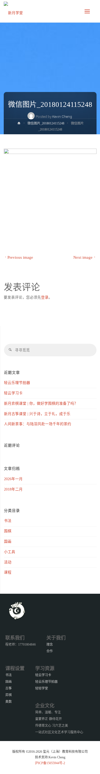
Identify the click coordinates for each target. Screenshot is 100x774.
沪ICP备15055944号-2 (50, 763)
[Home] (18, 124)
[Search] (10, 350)
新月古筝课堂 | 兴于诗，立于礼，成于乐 (37, 414)
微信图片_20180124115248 (45, 123)
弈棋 (8, 695)
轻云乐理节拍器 (17, 383)
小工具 (9, 552)
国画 (7, 541)
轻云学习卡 (13, 393)
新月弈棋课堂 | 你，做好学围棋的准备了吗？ (41, 403)
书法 (7, 521)
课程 (7, 572)
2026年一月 (13, 479)
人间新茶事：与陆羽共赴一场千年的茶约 (37, 424)
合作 (49, 651)
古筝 (8, 688)
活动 (7, 562)
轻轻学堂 (41, 688)
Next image (83, 257)
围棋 (7, 531)
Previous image (20, 257)
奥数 (8, 702)
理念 (49, 644)
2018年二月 (13, 489)
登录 (45, 297)
